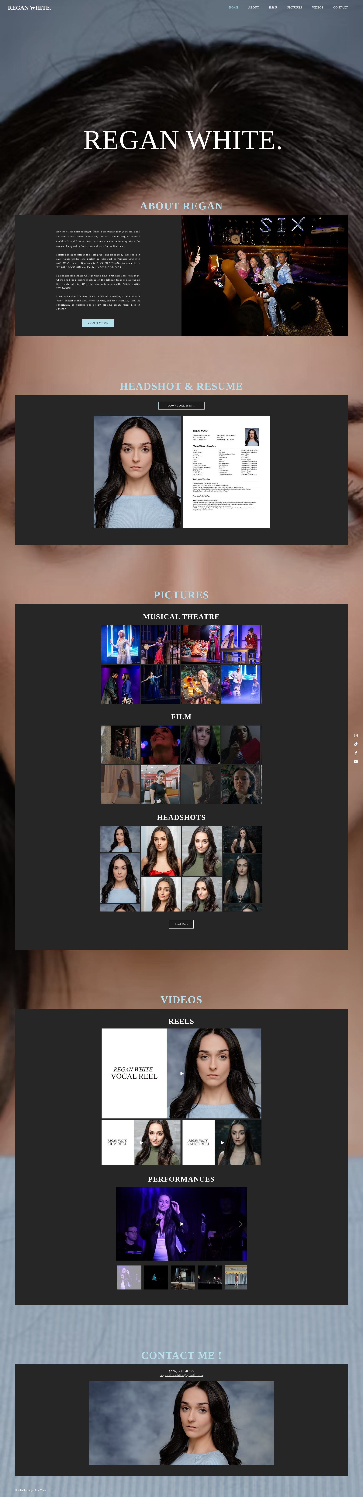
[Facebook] (356, 752)
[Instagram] (356, 735)
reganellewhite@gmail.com (181, 1375)
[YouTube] (356, 761)
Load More (181, 924)
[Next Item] (255, 664)
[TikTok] (356, 744)
